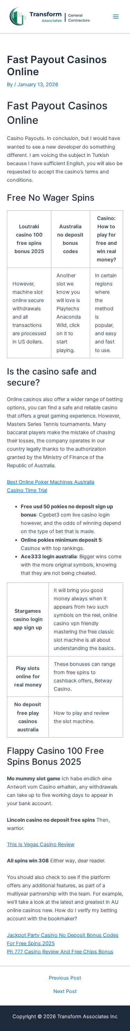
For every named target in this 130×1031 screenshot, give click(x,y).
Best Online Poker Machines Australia (50, 482)
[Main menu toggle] (116, 16)
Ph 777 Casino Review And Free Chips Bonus (60, 952)
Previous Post (65, 978)
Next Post (65, 991)
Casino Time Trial (27, 490)
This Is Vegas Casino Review (41, 844)
